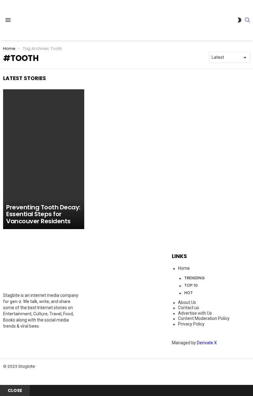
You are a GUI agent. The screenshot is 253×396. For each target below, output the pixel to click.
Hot (188, 293)
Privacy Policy (191, 323)
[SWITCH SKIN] (239, 20)
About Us (187, 302)
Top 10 (191, 285)
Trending (194, 278)
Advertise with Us (195, 313)
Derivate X (207, 342)
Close (15, 390)
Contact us (188, 307)
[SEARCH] (247, 20)
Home (184, 268)
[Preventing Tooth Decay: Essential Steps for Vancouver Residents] (43, 159)
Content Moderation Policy (204, 318)
